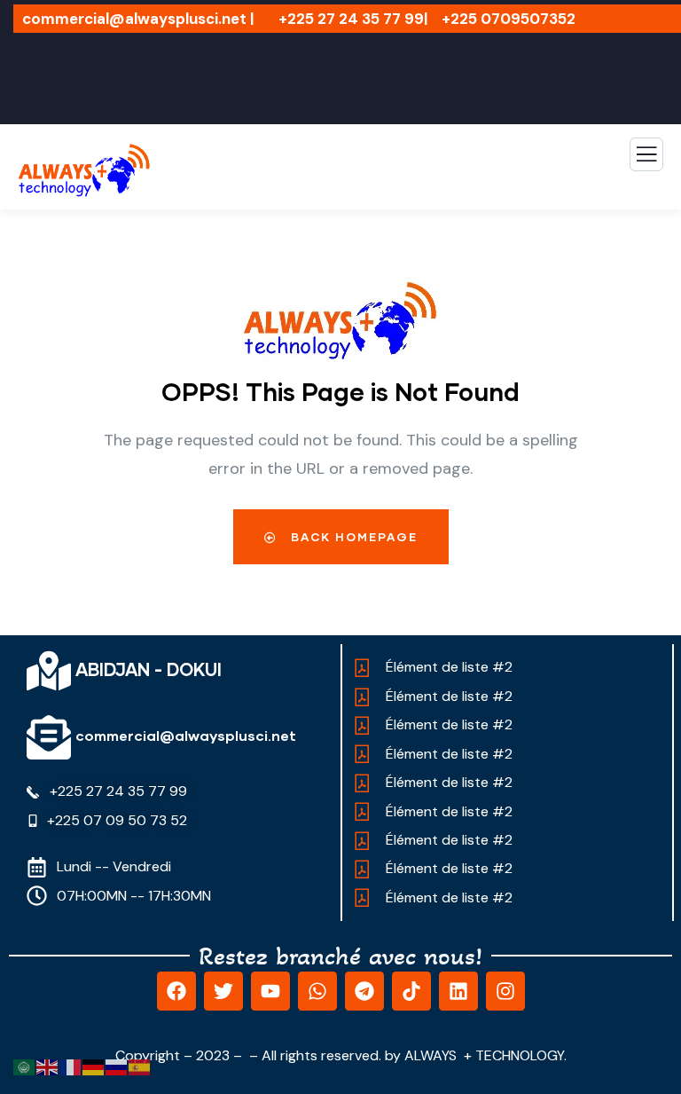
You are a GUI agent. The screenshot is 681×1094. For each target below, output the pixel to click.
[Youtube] (270, 991)
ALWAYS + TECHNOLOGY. (485, 1055)
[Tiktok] (411, 991)
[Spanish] (140, 1066)
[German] (94, 1066)
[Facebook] (176, 991)
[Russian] (117, 1066)
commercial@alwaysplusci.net (185, 735)
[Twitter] (223, 991)
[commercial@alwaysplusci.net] (49, 737)
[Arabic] (24, 1066)
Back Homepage (352, 537)
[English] (47, 1066)
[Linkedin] (458, 991)
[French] (70, 1066)
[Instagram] (505, 991)
